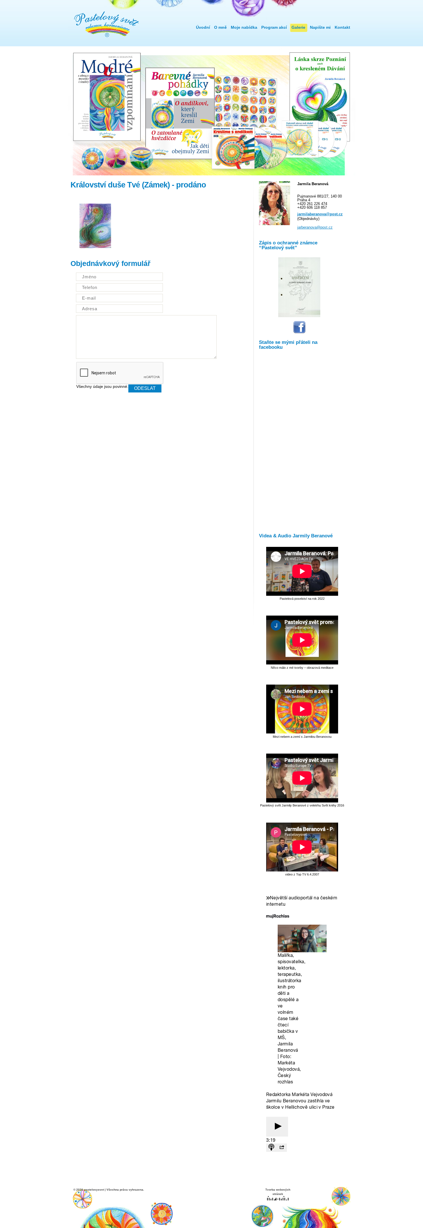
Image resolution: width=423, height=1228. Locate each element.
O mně (220, 27)
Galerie (298, 27)
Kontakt (342, 27)
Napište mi (320, 27)
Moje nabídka (244, 27)
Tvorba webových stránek (277, 1191)
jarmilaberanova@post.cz (320, 214)
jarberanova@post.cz (315, 227)
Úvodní (203, 27)
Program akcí (274, 27)
